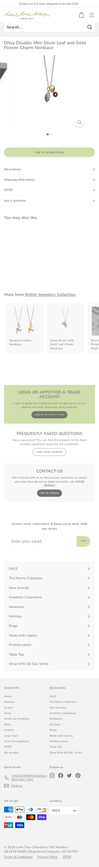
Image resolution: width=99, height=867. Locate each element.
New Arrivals (58, 707)
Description (12, 169)
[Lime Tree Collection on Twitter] (69, 775)
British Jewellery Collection (50, 294)
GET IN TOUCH (49, 493)
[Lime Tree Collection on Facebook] (60, 775)
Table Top (56, 747)
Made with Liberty (61, 736)
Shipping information (19, 180)
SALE (53, 696)
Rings (53, 730)
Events (8, 707)
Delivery (9, 702)
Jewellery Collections (63, 713)
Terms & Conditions (16, 741)
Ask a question (15, 200)
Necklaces (56, 718)
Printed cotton (59, 741)
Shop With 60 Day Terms (66, 752)
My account (11, 752)
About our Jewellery (17, 718)
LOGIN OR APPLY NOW (49, 414)
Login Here (11, 736)
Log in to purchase (49, 152)
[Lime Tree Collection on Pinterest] (77, 775)
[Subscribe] (83, 541)
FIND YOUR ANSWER (49, 452)
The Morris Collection (63, 702)
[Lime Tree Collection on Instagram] (52, 775)
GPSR (8, 190)
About (8, 696)
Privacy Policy (47, 857)
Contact (9, 730)
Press (7, 713)
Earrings (55, 724)
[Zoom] (79, 122)
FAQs (7, 724)
